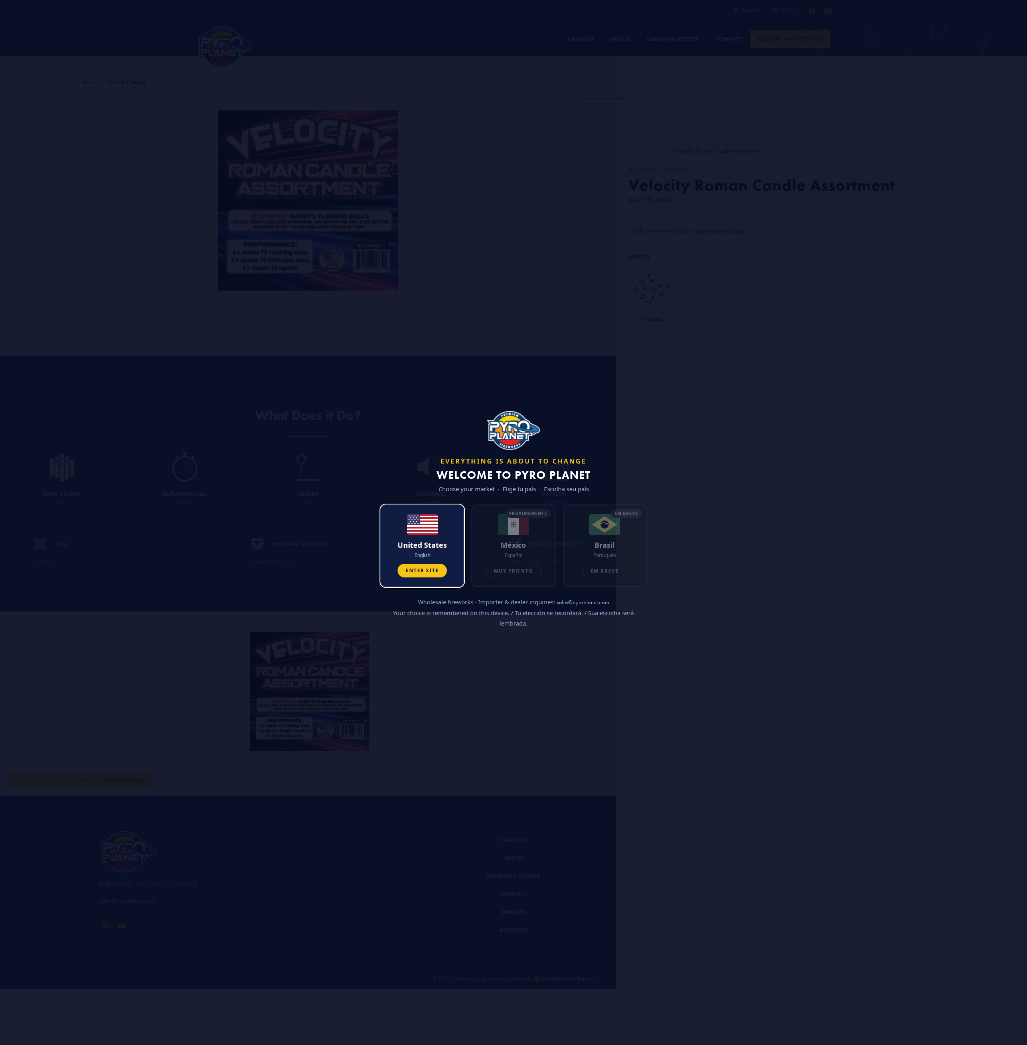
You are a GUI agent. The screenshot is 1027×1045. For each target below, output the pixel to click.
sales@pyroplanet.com (583, 602)
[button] (422, 545)
